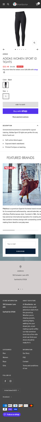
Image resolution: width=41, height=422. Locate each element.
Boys (4, 361)
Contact (25, 361)
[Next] (37, 49)
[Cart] (37, 4)
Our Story (26, 353)
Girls (4, 366)
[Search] (8, 4)
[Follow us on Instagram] (10, 381)
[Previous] (4, 49)
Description (7, 125)
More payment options (20, 117)
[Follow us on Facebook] (5, 381)
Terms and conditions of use (30, 367)
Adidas (5, 54)
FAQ (24, 357)
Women (5, 357)
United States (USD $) (10, 390)
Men (4, 353)
